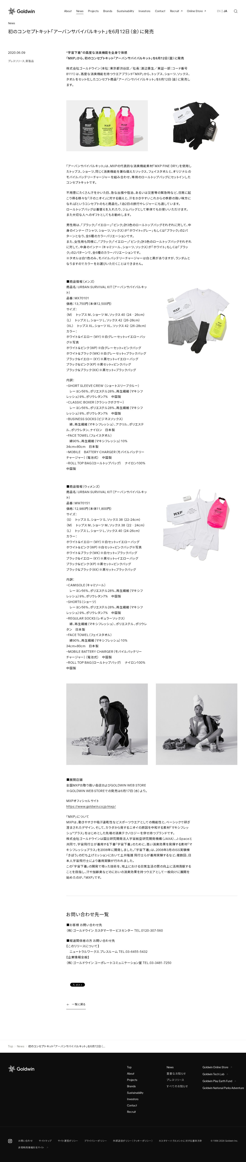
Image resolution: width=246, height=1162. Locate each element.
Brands (107, 11)
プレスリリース (16, 61)
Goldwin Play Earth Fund (217, 1081)
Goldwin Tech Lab (213, 1074)
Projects (93, 11)
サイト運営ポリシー (68, 1140)
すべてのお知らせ (177, 1086)
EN (219, 11)
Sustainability (125, 11)
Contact (132, 1105)
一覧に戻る (79, 1004)
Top (10, 1046)
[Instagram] (10, 1141)
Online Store (195, 11)
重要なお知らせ (176, 1073)
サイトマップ (45, 1140)
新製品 (30, 61)
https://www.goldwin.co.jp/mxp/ (91, 807)
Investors (144, 11)
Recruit (174, 11)
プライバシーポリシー (95, 1140)
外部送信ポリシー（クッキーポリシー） (133, 1140)
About (130, 1073)
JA (225, 11)
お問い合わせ (25, 1140)
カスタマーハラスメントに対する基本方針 (180, 1140)
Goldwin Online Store (215, 1067)
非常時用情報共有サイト (31, 1147)
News (20, 1046)
